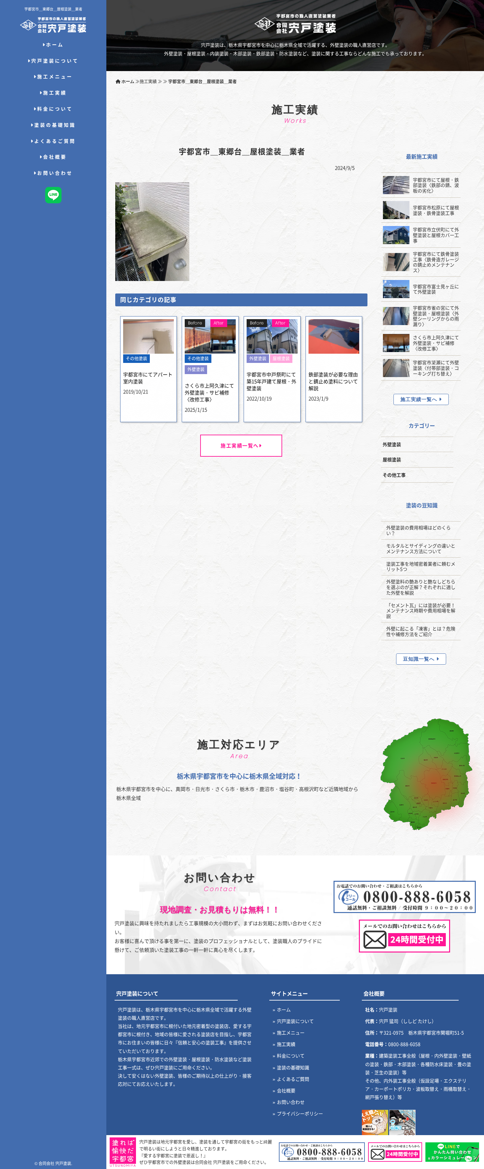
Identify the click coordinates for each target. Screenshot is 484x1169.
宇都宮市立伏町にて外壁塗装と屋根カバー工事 (436, 235)
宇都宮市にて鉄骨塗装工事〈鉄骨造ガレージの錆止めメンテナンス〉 (436, 261)
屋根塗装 (392, 459)
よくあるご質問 (55, 141)
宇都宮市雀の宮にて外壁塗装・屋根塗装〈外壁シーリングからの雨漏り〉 (436, 315)
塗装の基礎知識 (55, 124)
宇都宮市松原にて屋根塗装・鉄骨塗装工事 (436, 210)
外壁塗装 (392, 444)
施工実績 (55, 92)
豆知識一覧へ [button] (419, 659)
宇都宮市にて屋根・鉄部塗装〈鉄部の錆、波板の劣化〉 (436, 185)
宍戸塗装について (55, 60)
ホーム (55, 44)
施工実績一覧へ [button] (419, 399)
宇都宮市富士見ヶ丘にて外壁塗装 (436, 289)
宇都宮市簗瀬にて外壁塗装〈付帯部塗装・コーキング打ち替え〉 (436, 368)
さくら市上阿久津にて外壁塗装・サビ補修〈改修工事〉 (436, 343)
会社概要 (55, 156)
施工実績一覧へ (240, 445)
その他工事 (394, 474)
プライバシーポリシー (300, 1113)
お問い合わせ (55, 172)
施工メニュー (55, 76)
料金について (55, 108)
